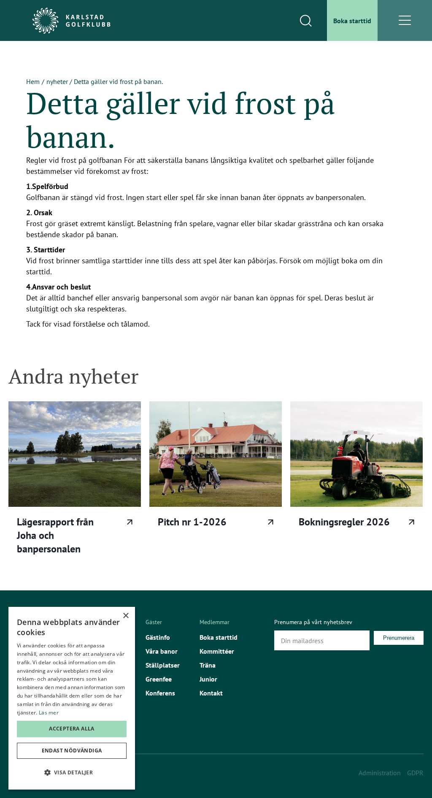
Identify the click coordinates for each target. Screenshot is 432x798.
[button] (72, 772)
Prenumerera (398, 638)
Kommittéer (217, 651)
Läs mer (129, 522)
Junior (208, 679)
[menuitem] (352, 20)
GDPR (415, 772)
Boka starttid (219, 637)
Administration (380, 772)
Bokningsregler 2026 (344, 521)
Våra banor (162, 651)
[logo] (71, 21)
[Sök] (305, 20)
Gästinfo (158, 637)
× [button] (125, 616)
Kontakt (211, 693)
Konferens (160, 693)
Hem (33, 81)
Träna (208, 665)
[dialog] (71, 698)
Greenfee (159, 679)
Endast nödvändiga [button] (72, 750)
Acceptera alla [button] (71, 728)
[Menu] (405, 20)
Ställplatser (163, 665)
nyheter (57, 81)
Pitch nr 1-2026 (192, 521)
